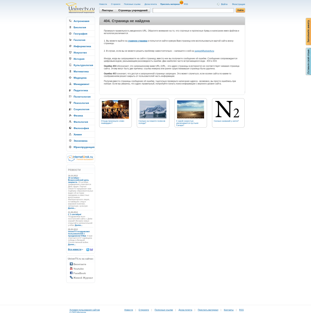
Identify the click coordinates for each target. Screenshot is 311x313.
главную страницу (138, 41)
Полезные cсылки (132, 4)
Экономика (80, 140)
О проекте (115, 4)
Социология (81, 109)
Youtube (78, 268)
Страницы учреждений (133, 10)
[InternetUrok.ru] (80, 160)
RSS (186, 4)
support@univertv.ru (204, 51)
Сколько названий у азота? (226, 121)
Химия (78, 134)
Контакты (229, 310)
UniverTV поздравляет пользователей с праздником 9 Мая (79, 233)
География (80, 33)
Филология (81, 121)
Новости (103, 4)
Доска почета (151, 4)
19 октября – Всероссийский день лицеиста (78, 180)
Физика (78, 115)
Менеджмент (81, 84)
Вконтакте (79, 264)
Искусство (80, 52)
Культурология (83, 65)
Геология (79, 40)
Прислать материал (208, 310)
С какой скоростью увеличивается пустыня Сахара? (187, 123)
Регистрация (238, 4)
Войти (224, 4)
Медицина (80, 77)
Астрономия (81, 21)
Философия (81, 128)
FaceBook (79, 273)
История (79, 58)
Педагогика (81, 90)
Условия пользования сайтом (84, 310)
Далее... (72, 208)
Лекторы (107, 10)
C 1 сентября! (75, 214)
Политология (82, 96)
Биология (80, 27)
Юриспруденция (84, 147)
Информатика (82, 46)
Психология (81, 103)
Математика (81, 71)
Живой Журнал (83, 277)
